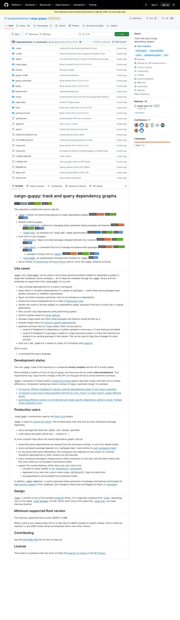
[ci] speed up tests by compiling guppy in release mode (84, 151)
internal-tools (21, 91)
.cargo (18, 48)
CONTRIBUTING (30, 539)
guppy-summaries (23, 80)
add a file (68, 124)
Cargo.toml (20, 151)
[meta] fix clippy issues (70, 102)
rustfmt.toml (21, 178)
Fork (152, 18)
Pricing (92, 4)
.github (19, 59)
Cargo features (52, 315)
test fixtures (60, 261)
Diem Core (59, 416)
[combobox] (96, 34)
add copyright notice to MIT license (75, 162)
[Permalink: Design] (12, 491)
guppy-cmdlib (22, 75)
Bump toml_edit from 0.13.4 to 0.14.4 (76, 64)
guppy (18, 86)
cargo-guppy (38, 18)
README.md (21, 167)
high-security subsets (25, 484)
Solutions (30, 4)
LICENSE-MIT (21, 162)
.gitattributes (21, 118)
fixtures (19, 70)
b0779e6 (96, 42)
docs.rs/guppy (144, 46)
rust (165, 55)
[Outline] (125, 186)
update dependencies (69, 75)
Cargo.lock (20, 145)
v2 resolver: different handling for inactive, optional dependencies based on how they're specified (67, 389)
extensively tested (61, 381)
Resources (45, 4)
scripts (18, 97)
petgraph (59, 498)
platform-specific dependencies (60, 322)
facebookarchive (17, 18)
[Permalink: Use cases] (12, 268)
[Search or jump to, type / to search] (146, 5)
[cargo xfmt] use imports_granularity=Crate (78, 48)
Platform (16, 4)
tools (18, 107)
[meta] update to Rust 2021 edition (75, 167)
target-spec (21, 102)
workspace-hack (23, 113)
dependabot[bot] (24, 42)
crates (138, 55)
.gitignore (20, 124)
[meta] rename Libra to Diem (72, 134)
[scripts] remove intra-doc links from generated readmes (84, 97)
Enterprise (79, 4)
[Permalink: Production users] (12, 409)
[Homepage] (6, 5)
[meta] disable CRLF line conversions (75, 118)
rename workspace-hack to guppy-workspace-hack (82, 53)
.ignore (18, 129)
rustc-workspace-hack (104, 448)
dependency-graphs (153, 55)
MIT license (99, 553)
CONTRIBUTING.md (24, 140)
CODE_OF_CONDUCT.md (26, 134)
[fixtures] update (67, 70)
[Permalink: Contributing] (12, 533)
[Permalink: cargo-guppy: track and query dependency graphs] (12, 196)
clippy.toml (20, 172)
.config (18, 53)
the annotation (66, 468)
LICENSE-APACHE (23, 156)
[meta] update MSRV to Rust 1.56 (74, 172)
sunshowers (42, 42)
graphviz (88, 343)
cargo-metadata (156, 51)
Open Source (62, 4)
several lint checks (42, 421)
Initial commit (65, 156)
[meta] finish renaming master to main (76, 140)
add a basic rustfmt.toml (70, 178)
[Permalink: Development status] (12, 360)
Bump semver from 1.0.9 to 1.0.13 (63, 42)
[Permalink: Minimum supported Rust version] (12, 511)
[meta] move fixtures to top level (74, 129)
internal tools (42, 261)
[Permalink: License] (12, 546)
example (112, 484)
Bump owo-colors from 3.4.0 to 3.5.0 (76, 107)
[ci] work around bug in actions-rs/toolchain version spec (84, 59)
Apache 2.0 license (77, 553)
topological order (74, 301)
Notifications (137, 18)
